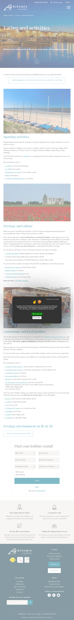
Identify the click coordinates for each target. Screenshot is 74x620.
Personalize (37, 317)
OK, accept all (37, 314)
